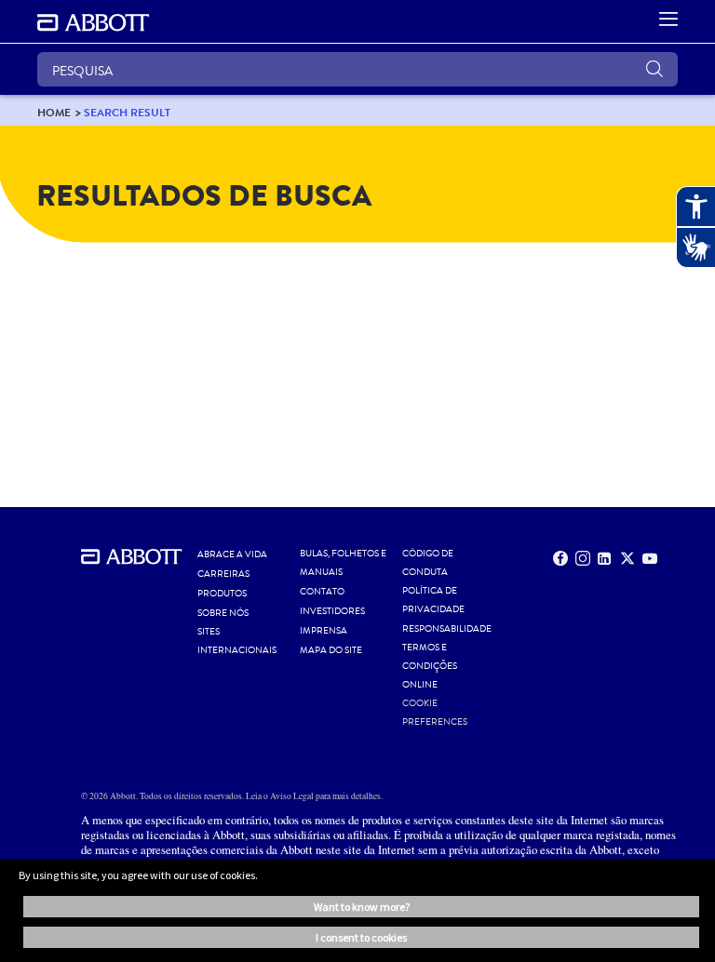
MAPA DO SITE (331, 650)
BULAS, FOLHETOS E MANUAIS (343, 563)
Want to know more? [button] (362, 907)
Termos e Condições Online (429, 666)
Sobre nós (223, 613)
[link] (54, 112)
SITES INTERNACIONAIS (237, 641)
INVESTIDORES (332, 611)
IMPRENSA (323, 630)
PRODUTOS (222, 593)
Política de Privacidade (433, 600)
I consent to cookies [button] (361, 937)
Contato (322, 591)
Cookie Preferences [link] (434, 712)
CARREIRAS (223, 574)
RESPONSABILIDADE (447, 628)
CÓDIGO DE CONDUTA (427, 563)
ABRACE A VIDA (232, 554)
